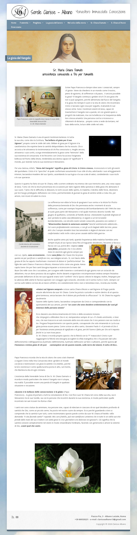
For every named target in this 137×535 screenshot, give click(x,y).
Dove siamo (16, 27)
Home (13, 22)
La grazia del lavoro (54, 22)
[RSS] (13, 517)
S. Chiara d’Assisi (118, 22)
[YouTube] (17, 517)
